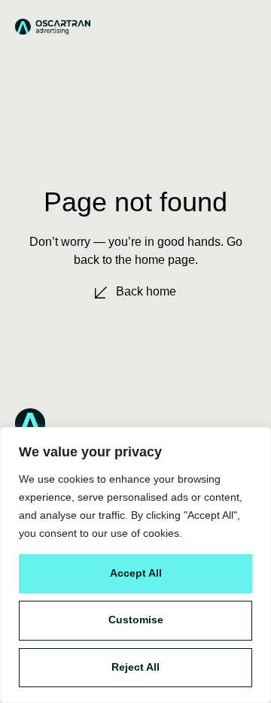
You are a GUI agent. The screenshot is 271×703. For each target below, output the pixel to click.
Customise (135, 620)
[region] (135, 565)
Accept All (136, 573)
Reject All (135, 667)
